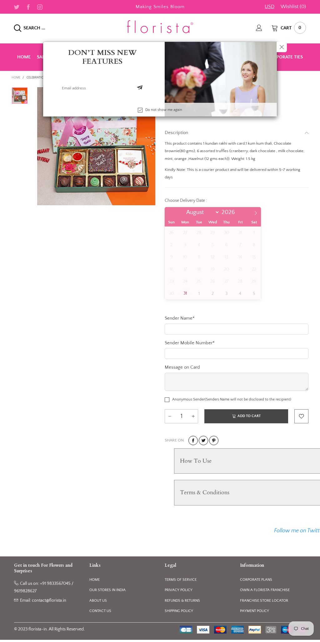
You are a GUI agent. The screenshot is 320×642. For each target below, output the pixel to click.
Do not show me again (163, 110)
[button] (140, 88)
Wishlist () (293, 6)
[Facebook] (28, 6)
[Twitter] (16, 6)
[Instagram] (40, 6)
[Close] (282, 47)
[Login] (264, 28)
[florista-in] (160, 26)
